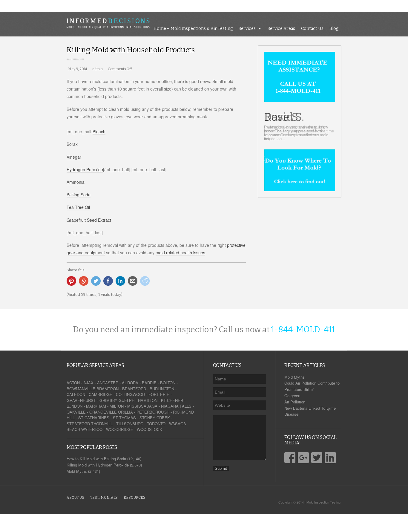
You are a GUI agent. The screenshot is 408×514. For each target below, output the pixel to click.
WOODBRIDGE (119, 429)
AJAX (88, 383)
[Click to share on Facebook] (108, 281)
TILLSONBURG (129, 423)
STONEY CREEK (154, 417)
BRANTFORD (134, 388)
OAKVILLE (76, 412)
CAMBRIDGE (100, 394)
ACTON (73, 383)
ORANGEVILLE (103, 412)
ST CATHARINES (93, 417)
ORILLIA (125, 412)
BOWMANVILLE (81, 388)
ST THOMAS (124, 417)
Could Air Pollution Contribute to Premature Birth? (312, 386)
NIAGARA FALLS (176, 406)
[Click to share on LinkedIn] (120, 281)
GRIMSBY (108, 400)
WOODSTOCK (149, 429)
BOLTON (167, 383)
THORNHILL (102, 423)
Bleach (99, 131)
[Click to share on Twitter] (96, 281)
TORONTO (156, 423)
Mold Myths (294, 377)
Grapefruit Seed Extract (89, 220)
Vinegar (74, 157)
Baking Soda (79, 195)
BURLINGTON (162, 388)
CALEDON (76, 394)
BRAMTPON (107, 388)
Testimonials (104, 497)
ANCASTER (107, 383)
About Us (75, 497)
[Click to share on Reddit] (145, 281)
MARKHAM (96, 406)
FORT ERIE (158, 394)
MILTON (117, 406)
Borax (72, 144)
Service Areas (348, 5)
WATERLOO (91, 429)
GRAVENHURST (81, 400)
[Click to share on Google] (83, 281)
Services (313, 5)
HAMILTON (147, 400)
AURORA (130, 383)
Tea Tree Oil (78, 207)
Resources (134, 497)
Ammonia (76, 182)
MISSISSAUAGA (142, 406)
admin (97, 69)
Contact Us (379, 5)
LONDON (74, 406)
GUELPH (126, 400)
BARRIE (149, 383)
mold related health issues (180, 253)
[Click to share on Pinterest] (71, 281)
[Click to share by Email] (132, 281)
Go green (292, 395)
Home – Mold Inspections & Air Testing (259, 5)
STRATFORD (78, 423)
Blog (400, 5)
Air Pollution (294, 402)
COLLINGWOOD (130, 394)
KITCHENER (172, 400)
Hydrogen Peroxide (85, 169)
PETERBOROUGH (152, 412)
